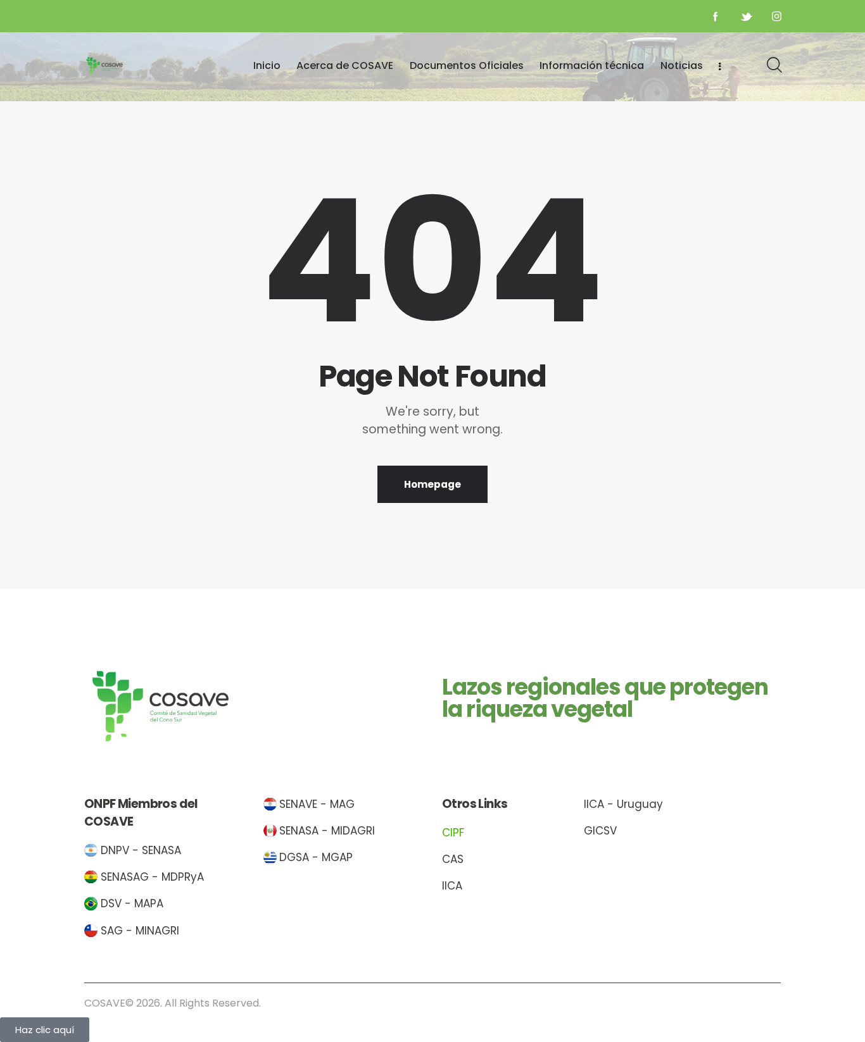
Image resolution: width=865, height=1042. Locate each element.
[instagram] (776, 16)
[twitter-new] (746, 16)
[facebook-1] (716, 16)
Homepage (432, 484)
